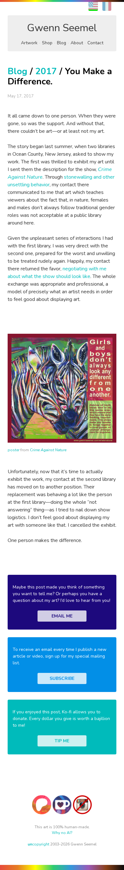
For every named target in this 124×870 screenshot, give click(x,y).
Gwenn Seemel (62, 28)
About (77, 43)
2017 (46, 71)
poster (13, 450)
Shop (47, 43)
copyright (38, 844)
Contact (95, 43)
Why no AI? (62, 832)
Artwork (29, 43)
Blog (61, 43)
